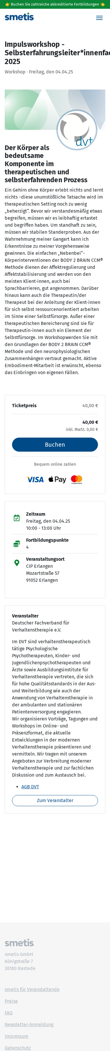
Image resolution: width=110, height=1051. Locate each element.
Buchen (55, 444)
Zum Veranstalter (55, 800)
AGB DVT (30, 786)
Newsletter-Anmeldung (29, 1024)
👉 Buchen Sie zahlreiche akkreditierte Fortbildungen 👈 (55, 4)
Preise (11, 1001)
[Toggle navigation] (99, 18)
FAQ (9, 1013)
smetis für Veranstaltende (32, 989)
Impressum (16, 1036)
